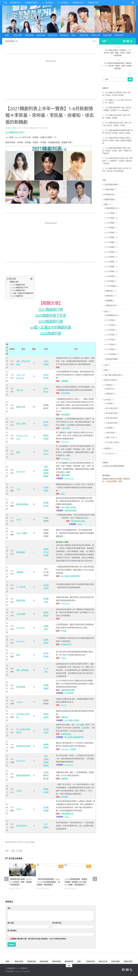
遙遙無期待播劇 (111, 359)
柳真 (46, 467)
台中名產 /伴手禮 (112, 442)
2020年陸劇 (110, 330)
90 (62, 866)
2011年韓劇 (110, 267)
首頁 (5, 3)
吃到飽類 (109, 428)
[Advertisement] (51, 77)
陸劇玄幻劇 (95, 35)
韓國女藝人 (110, 296)
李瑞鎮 (46, 487)
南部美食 (107, 448)
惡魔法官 (64, 717)
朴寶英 (46, 732)
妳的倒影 (64, 797)
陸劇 (73, 35)
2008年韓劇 (110, 281)
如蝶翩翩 (64, 381)
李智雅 (46, 473)
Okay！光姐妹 (21, 533)
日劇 (106, 365)
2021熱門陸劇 (62, 3)
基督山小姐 (20, 407)
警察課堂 (64, 779)
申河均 (46, 451)
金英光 (46, 425)
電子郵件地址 (57, 923)
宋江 (46, 824)
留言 (9, 908)
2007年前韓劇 (111, 286)
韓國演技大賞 (111, 305)
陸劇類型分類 (93, 3)
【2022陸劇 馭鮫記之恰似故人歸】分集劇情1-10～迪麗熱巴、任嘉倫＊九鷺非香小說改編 (117, 160)
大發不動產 (65, 428)
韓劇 (7, 35)
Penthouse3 (65, 603)
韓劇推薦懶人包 (11, 41)
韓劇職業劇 (64, 35)
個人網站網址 (12, 930)
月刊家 (63, 631)
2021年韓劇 (110, 218)
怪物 (18, 452)
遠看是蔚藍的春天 (68, 690)
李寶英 (46, 714)
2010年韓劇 (110, 271)
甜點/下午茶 (110, 438)
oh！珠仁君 (20, 587)
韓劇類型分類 (78, 3)
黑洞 (63, 494)
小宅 (8, 128)
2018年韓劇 (110, 233)
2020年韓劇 (110, 223)
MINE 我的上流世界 (68, 507)
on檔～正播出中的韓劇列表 (22, 293)
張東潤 (46, 549)
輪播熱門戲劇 (109, 199)
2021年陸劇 (110, 325)
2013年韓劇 (110, 257)
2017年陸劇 (110, 344)
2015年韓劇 (110, 247)
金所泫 (46, 388)
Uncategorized (109, 453)
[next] (95, 879)
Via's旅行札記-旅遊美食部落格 (113, 466)
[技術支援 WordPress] (12, 971)
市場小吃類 (110, 433)
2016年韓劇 (110, 242)
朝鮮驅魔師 (20, 552)
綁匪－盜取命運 (22, 670)
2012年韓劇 (110, 262)
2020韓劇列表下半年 (20, 288)
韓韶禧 (46, 827)
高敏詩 (46, 688)
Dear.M (63, 705)
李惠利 (46, 748)
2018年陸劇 (110, 340)
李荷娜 (46, 807)
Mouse (18, 519)
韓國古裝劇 (17, 35)
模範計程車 (65, 475)
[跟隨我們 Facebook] (124, 41)
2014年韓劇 (110, 252)
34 (89, 866)
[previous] (6, 879)
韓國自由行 (110, 394)
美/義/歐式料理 (111, 413)
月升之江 (19, 390)
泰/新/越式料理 (111, 418)
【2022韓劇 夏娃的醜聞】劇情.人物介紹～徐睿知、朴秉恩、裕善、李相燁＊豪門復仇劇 (117, 150)
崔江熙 (46, 422)
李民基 (46, 585)
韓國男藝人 (110, 291)
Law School (65, 442)
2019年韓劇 (110, 228)
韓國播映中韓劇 (31, 3)
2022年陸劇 (110, 320)
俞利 (46, 672)
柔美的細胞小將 (67, 814)
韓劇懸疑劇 (41, 35)
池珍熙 (46, 643)
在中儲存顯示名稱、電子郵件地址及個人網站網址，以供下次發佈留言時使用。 (38, 939)
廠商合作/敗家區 (110, 380)
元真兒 (46, 361)
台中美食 (107, 400)
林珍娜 (46, 588)
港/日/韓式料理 (111, 408)
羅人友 (46, 392)
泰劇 (106, 370)
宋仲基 (46, 503)
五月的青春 (65, 393)
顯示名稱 (11, 923)
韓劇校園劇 (52, 35)
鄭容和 (46, 616)
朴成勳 (46, 555)
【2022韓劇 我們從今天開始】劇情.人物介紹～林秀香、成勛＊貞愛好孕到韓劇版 (117, 140)
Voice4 (63, 658)
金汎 (46, 629)
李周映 (46, 491)
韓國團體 (109, 301)
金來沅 (46, 375)
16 (34, 866)
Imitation (19, 702)
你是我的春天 (66, 734)
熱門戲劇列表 (15, 3)
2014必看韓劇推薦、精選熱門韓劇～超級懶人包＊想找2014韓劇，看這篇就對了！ (76, 882)
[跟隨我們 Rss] (131, 41)
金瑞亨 (46, 717)
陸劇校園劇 (107, 35)
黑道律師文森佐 (22, 504)
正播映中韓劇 (109, 190)
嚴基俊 (46, 476)
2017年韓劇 (110, 237)
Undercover (65, 459)
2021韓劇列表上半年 (14, 132)
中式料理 (109, 403)
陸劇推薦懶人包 (111, 315)
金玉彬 (46, 653)
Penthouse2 (20, 471)
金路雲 (46, 364)
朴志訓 (46, 772)
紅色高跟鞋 (65, 415)
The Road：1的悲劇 (68, 749)
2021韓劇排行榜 (18, 285)
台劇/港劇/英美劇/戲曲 (112, 375)
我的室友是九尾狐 (78, 521)
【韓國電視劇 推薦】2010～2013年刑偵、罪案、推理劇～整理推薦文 (20, 882)
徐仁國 (46, 729)
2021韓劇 (19, 851)
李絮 (46, 602)
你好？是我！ (21, 424)
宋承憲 (46, 811)
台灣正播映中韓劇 (110, 185)
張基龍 (46, 744)
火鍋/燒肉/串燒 (111, 423)
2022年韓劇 (110, 213)
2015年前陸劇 (111, 354)
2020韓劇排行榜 (18, 290)
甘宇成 (46, 552)
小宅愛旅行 (108, 385)
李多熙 (46, 378)
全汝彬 (46, 506)
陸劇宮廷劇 (84, 35)
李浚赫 (46, 656)
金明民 (46, 626)
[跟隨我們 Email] (128, 41)
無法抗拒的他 (66, 644)
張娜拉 (46, 612)
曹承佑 (46, 436)
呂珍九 (46, 454)
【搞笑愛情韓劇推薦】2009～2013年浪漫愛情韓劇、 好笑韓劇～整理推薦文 (48, 882)
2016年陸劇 (110, 349)
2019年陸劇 (110, 335)
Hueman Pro (26, 971)
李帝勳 (46, 599)
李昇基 (46, 518)
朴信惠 (46, 439)
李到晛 (46, 685)
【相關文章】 (13, 282)
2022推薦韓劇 (47, 3)
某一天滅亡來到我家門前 (70, 576)
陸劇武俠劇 (119, 35)
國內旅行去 (110, 389)
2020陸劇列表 (17, 296)
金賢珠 (46, 640)
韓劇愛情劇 (29, 35)
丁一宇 (46, 668)
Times (18, 489)
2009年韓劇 (110, 276)
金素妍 (46, 470)
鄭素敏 (46, 789)
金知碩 (46, 792)
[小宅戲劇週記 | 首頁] (24, 16)
